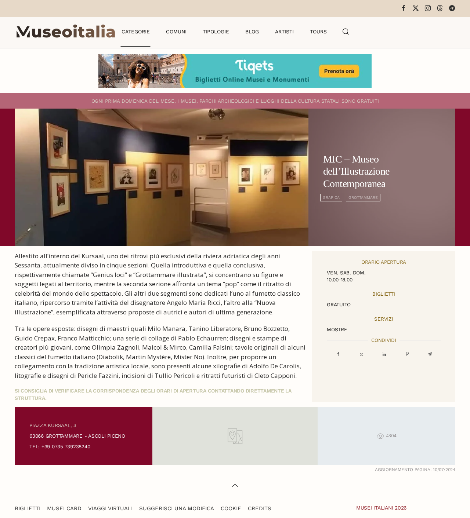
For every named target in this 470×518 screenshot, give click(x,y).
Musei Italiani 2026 (381, 508)
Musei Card (64, 508)
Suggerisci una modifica (176, 508)
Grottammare (363, 197)
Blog (252, 31)
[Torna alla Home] (66, 31)
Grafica (331, 197)
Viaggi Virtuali (110, 508)
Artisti (284, 31)
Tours (318, 31)
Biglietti (27, 508)
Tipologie (216, 31)
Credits (259, 508)
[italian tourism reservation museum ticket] (235, 71)
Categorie (136, 31)
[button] (346, 31)
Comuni (176, 31)
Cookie (231, 508)
